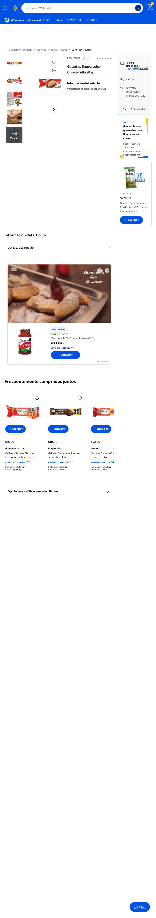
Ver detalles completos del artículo (86, 88)
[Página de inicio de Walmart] (15, 8)
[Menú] (6, 8)
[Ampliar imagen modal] (54, 70)
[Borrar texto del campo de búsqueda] (133, 8)
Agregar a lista (139, 108)
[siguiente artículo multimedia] (53, 109)
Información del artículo (25, 235)
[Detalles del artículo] (108, 248)
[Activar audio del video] (107, 271)
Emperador (73, 57)
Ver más (143, 68)
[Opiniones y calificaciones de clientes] (108, 491)
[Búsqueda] (138, 8)
